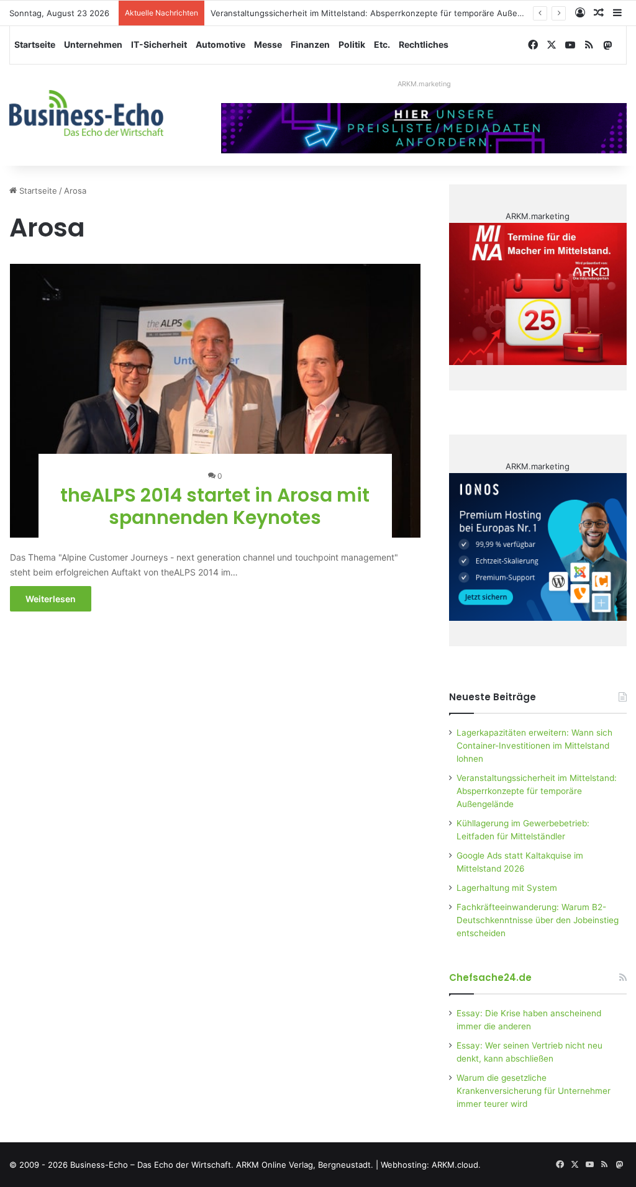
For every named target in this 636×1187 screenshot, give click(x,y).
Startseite (34, 44)
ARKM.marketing (424, 83)
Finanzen (310, 44)
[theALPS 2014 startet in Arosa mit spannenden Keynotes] (215, 401)
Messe (268, 44)
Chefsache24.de (490, 977)
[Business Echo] (86, 113)
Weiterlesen (50, 599)
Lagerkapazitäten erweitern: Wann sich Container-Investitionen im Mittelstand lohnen (534, 746)
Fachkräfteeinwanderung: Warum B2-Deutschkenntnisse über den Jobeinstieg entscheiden (538, 920)
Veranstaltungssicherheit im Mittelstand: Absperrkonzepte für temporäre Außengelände (382, 13)
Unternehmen (93, 44)
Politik (351, 44)
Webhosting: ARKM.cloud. (431, 1165)
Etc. (382, 44)
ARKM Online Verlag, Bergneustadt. (304, 1165)
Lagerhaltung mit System (507, 888)
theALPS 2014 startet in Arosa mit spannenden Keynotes (215, 506)
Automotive (220, 44)
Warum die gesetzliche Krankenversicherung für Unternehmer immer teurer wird (534, 1091)
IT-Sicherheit (159, 44)
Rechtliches (423, 44)
